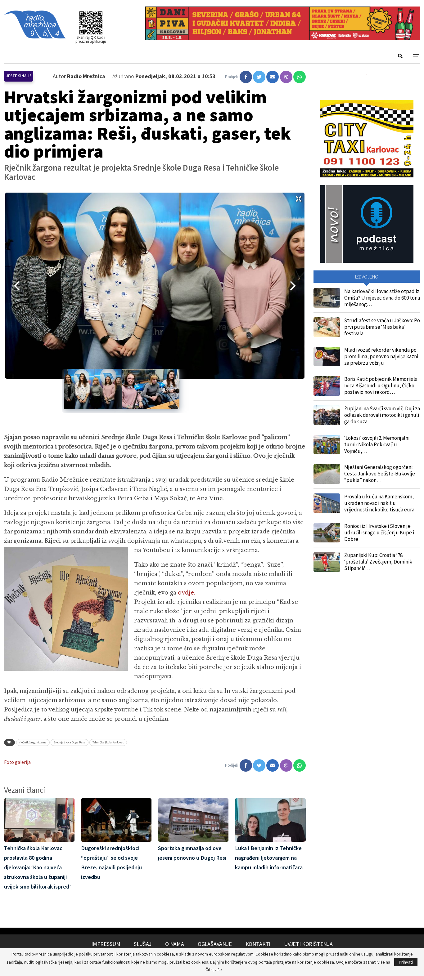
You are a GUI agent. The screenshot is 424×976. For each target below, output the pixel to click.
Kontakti (258, 943)
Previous (14, 285)
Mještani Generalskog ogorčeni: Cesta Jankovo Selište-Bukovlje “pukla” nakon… (379, 474)
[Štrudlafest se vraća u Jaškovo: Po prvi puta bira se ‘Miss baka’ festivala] (326, 327)
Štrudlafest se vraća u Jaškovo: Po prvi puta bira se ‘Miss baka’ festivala (382, 327)
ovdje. (186, 592)
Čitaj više (213, 969)
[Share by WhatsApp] (299, 77)
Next (295, 285)
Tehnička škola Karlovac (108, 742)
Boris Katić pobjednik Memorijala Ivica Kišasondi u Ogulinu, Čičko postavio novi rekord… (380, 385)
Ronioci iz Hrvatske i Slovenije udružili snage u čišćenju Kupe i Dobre (379, 532)
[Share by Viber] (286, 77)
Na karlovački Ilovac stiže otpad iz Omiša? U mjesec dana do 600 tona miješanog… (382, 298)
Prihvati (406, 962)
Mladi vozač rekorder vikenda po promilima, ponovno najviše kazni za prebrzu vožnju (381, 356)
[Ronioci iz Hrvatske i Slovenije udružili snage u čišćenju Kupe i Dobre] (326, 533)
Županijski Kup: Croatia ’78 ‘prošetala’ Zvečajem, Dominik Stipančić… (378, 562)
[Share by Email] (272, 77)
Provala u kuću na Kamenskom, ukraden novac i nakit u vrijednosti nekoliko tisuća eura (379, 503)
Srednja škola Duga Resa (69, 742)
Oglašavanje (215, 943)
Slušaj (142, 943)
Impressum (105, 943)
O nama (174, 943)
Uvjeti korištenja (308, 943)
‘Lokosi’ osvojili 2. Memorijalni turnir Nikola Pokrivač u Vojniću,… (376, 444)
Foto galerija (17, 762)
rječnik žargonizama (33, 742)
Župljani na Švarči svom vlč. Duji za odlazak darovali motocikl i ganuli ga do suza (382, 415)
